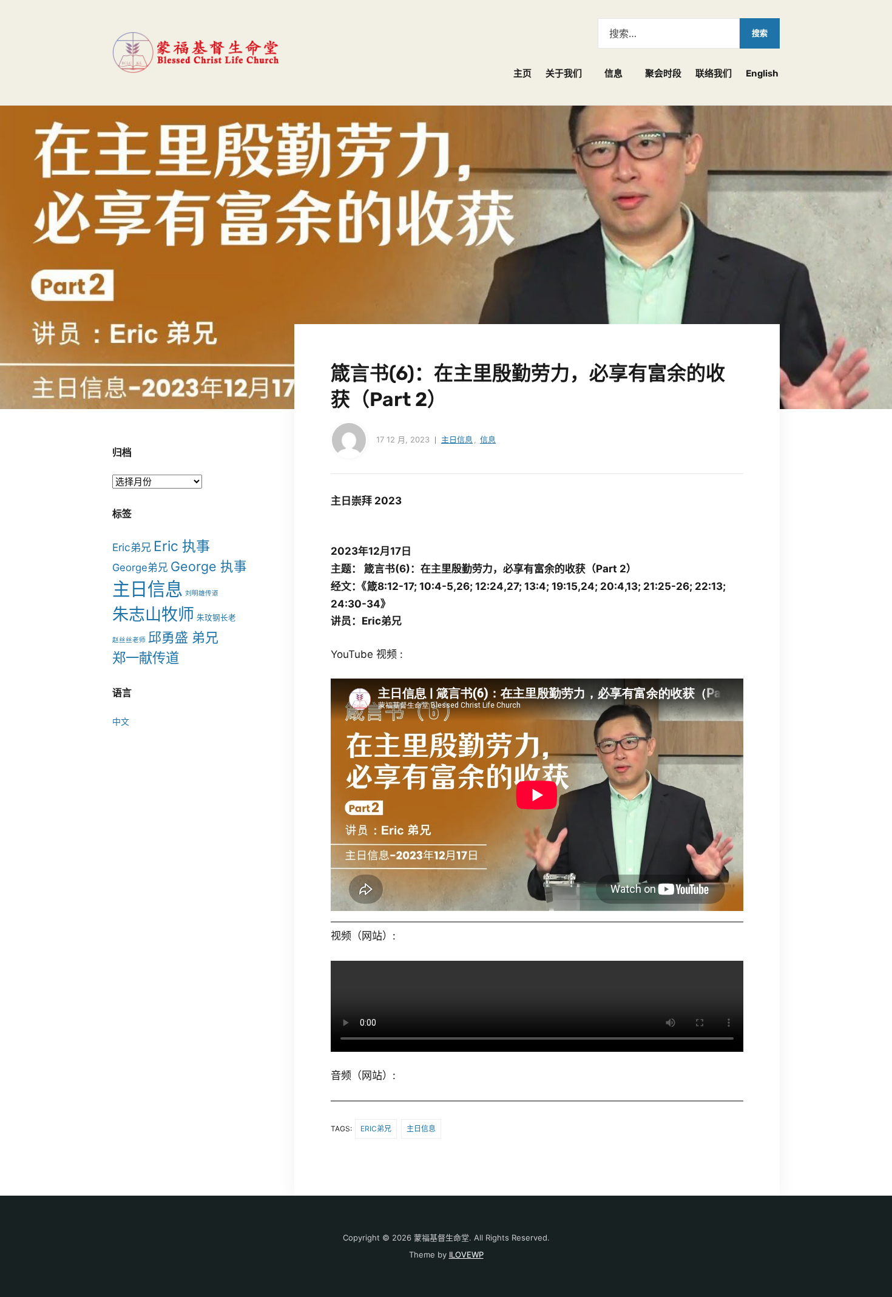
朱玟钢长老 (216, 617)
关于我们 (564, 73)
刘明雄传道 (201, 593)
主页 (522, 73)
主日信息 (457, 439)
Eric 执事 (182, 546)
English (762, 73)
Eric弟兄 (375, 1128)
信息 (613, 73)
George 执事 (209, 566)
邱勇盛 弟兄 (183, 637)
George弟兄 (140, 567)
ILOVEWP (466, 1254)
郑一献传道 (145, 657)
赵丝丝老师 (129, 640)
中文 (120, 721)
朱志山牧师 (153, 614)
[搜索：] (669, 33)
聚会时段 (663, 73)
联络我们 (713, 73)
